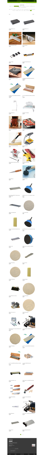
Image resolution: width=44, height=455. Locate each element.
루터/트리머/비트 (28, 10)
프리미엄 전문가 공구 (32, 3)
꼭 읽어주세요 (10, 441)
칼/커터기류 (14, 10)
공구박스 (20, 10)
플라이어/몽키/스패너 (26, 9)
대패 (20, 9)
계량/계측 (25, 10)
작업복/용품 (17, 10)
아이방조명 (19, 7)
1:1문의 (34, 444)
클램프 (10, 9)
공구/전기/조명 (28, 3)
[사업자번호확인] (16, 448)
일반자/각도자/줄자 (33, 9)
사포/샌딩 (18, 9)
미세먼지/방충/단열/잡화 (23, 7)
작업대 (22, 10)
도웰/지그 (14, 9)
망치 (29, 9)
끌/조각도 (23, 9)
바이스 (12, 9)
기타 (35, 3)
